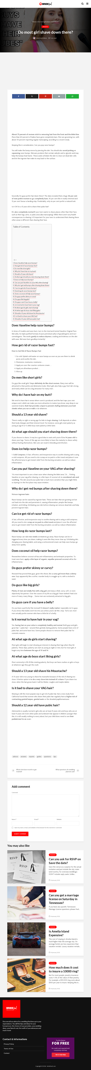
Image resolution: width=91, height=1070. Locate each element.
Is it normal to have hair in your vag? (27, 305)
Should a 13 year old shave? (24, 274)
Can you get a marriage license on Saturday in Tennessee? (64, 899)
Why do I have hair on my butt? (25, 271)
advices (15, 757)
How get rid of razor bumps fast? (26, 266)
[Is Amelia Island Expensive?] (26, 939)
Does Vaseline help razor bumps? (25, 263)
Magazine (45, 26)
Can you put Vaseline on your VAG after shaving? (31, 283)
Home (35, 22)
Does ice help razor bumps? (24, 280)
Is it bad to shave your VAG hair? (27, 316)
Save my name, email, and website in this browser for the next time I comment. (38, 827)
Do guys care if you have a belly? (26, 302)
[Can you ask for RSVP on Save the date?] (26, 867)
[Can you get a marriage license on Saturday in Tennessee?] (26, 903)
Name (14, 819)
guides (39, 757)
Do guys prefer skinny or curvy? (25, 297)
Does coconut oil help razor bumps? (27, 294)
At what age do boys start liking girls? (27, 310)
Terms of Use (8, 1049)
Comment (15, 792)
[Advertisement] (45, 70)
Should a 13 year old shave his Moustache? (30, 313)
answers (23, 757)
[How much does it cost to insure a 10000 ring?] (26, 975)
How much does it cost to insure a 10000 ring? (64, 969)
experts (31, 757)
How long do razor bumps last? (25, 291)
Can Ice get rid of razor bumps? (26, 288)
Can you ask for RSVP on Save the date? (65, 861)
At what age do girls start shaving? (26, 308)
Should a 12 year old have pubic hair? (27, 319)
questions (47, 757)
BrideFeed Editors (41, 38)
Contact (6, 1053)
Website (59, 819)
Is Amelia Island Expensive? (59, 933)
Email (36, 819)
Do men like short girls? (22, 269)
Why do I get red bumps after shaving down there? (32, 285)
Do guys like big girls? (22, 299)
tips (55, 757)
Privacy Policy (9, 1044)
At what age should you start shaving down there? (32, 277)
